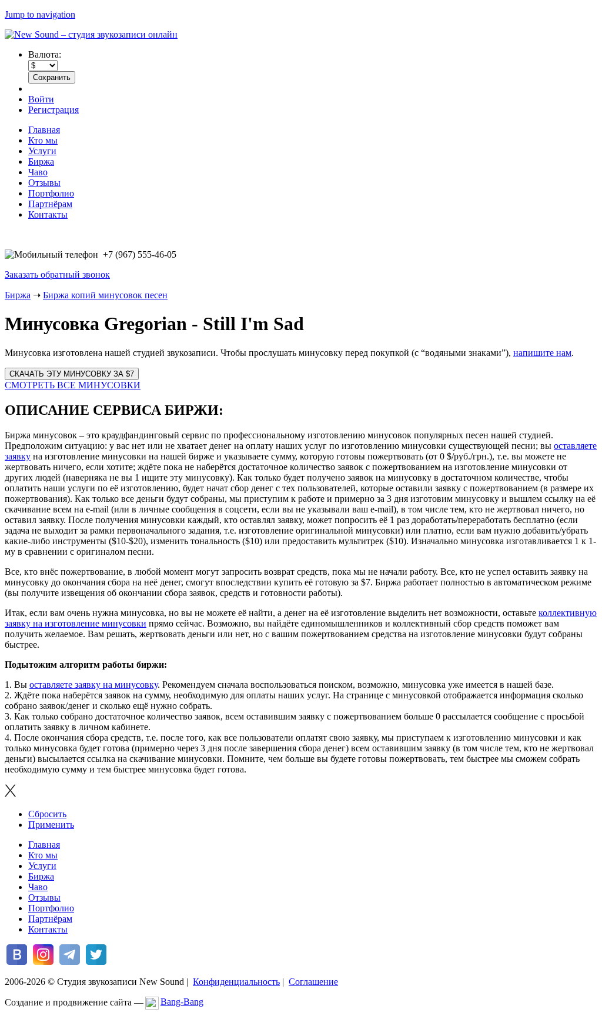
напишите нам (542, 353)
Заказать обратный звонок (57, 274)
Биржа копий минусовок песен (105, 295)
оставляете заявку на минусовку (93, 685)
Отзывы (44, 183)
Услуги (42, 151)
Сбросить (47, 814)
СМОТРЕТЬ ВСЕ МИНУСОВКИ (73, 385)
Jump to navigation (40, 14)
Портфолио (51, 193)
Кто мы (43, 140)
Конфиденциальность (236, 982)
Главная (44, 130)
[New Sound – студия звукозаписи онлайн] (91, 34)
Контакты (48, 214)
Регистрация (53, 110)
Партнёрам (50, 204)
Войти (41, 99)
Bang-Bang (181, 1002)
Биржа (41, 161)
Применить (51, 825)
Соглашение (313, 982)
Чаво (38, 172)
